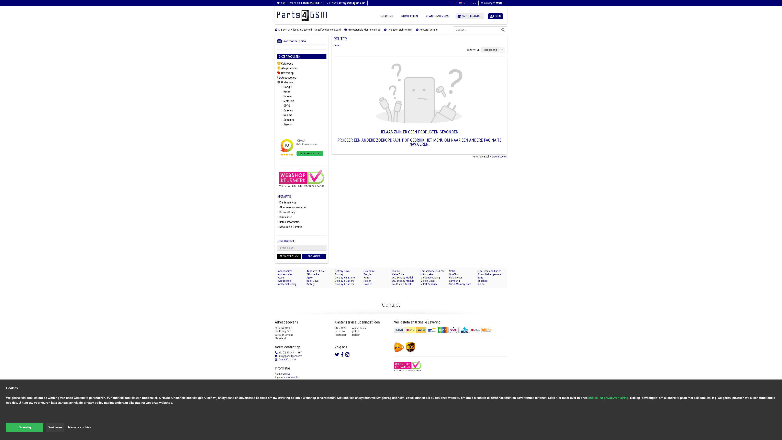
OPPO (286, 105)
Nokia (452, 271)
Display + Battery (344, 284)
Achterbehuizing (287, 284)
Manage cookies (79, 427)
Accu (281, 277)
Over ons (386, 16)
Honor (287, 91)
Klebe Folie (398, 274)
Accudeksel (284, 280)
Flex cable (369, 271)
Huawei (287, 96)
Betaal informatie (289, 222)
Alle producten (289, 68)
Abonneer (314, 256)
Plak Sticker (455, 277)
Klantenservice (437, 16)
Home (336, 45)
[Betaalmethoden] (437, 330)
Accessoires (288, 77)
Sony (480, 277)
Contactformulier (288, 359)
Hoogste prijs (490, 49)
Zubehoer (483, 280)
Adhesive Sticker (315, 271)
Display (339, 274)
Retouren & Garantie (290, 227)
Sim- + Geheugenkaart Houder (490, 274)
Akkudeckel (313, 274)
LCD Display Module (403, 280)
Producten (409, 16)
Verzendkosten (498, 156)
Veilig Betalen (404, 322)
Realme (287, 115)
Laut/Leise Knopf (401, 284)
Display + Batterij (344, 280)
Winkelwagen (492, 3)
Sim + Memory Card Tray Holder (460, 284)
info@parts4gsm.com (290, 356)
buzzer (481, 284)
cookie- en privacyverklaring (608, 397)
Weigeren (55, 427)
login (497, 16)
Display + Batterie (345, 277)
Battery (310, 284)
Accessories (285, 274)
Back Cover (312, 280)
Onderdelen (287, 82)
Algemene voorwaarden (293, 207)
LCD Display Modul (402, 277)
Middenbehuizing (430, 277)
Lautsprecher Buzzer (432, 271)
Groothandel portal (293, 41)
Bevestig (25, 427)
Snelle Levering (429, 322)
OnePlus (288, 110)
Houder (368, 284)
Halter (367, 277)
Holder (367, 280)
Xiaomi (287, 124)
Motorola (288, 101)
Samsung (288, 119)
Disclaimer (285, 217)
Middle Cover (428, 280)
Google (287, 87)
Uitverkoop (287, 73)
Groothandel (471, 16)
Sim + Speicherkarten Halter (489, 271)
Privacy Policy (287, 212)
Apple (309, 277)
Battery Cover (342, 271)
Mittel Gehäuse (429, 284)
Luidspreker (427, 274)
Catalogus (287, 63)
